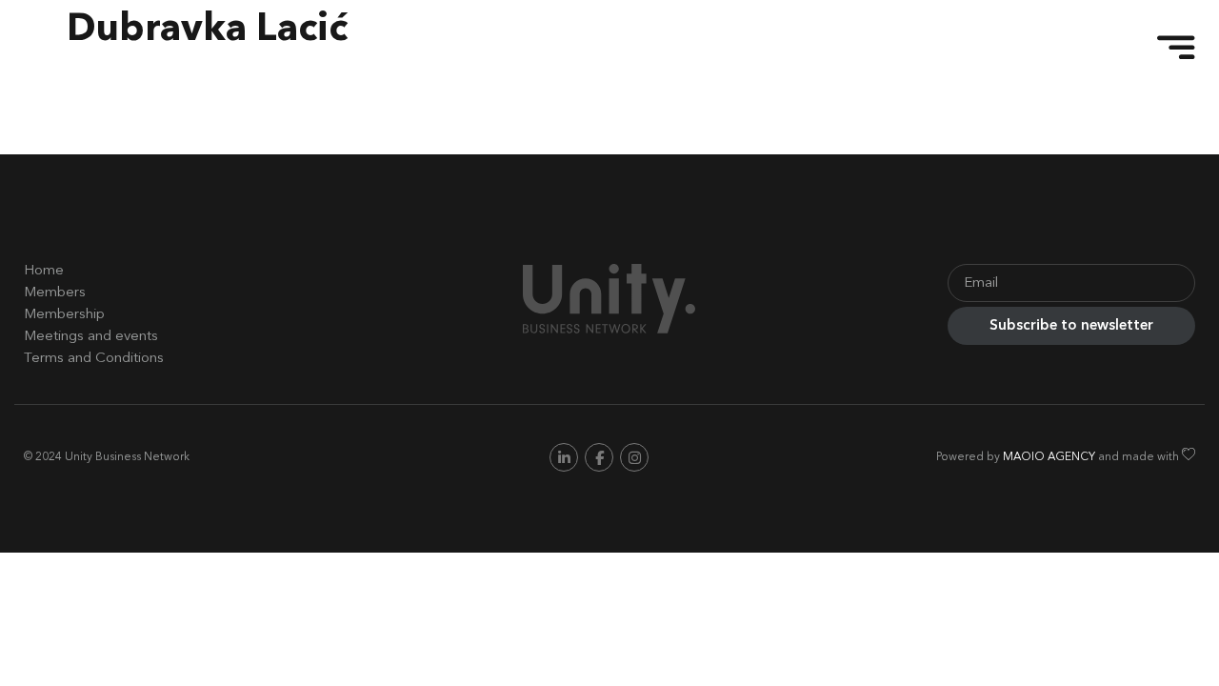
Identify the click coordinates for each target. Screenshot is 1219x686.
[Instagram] (634, 457)
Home (44, 271)
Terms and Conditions (94, 359)
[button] (1166, 48)
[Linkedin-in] (564, 457)
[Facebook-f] (599, 457)
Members (55, 293)
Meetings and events (91, 337)
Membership (64, 315)
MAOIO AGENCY (1049, 458)
